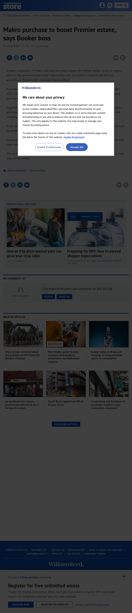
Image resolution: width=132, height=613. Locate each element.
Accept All (77, 147)
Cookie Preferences (49, 147)
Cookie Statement (74, 137)
